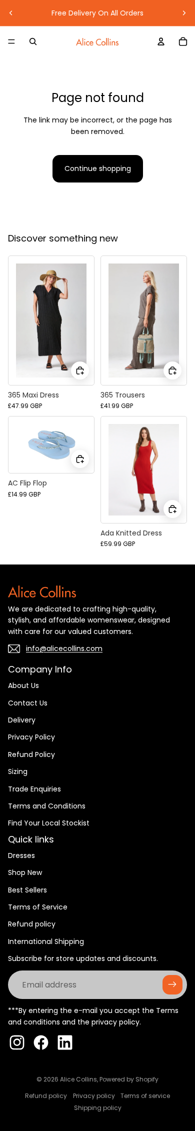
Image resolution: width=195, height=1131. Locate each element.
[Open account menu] (161, 41)
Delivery (22, 720)
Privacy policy (94, 1096)
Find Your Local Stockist (49, 823)
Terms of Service (38, 907)
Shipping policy (98, 1108)
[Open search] (33, 41)
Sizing (18, 771)
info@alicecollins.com (64, 649)
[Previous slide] (11, 13)
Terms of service (145, 1096)
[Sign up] (172, 985)
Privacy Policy (31, 737)
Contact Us (28, 703)
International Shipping (46, 941)
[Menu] (11, 41)
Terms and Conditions (47, 806)
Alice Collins (78, 1079)
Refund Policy (31, 755)
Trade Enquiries (34, 789)
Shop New (25, 873)
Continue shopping (97, 169)
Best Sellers (27, 890)
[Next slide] (184, 13)
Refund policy (32, 924)
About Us (23, 685)
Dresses (21, 855)
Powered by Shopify (129, 1079)
